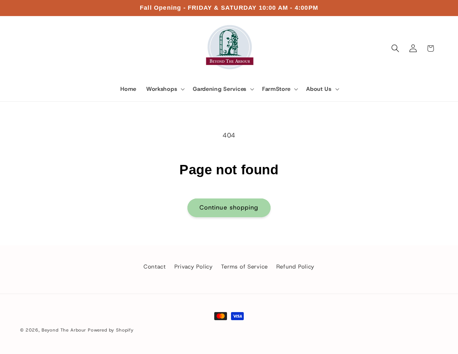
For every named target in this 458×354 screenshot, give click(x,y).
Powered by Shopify (111, 330)
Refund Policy (295, 266)
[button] (164, 89)
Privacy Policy (193, 266)
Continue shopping (228, 207)
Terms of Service (244, 266)
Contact (155, 266)
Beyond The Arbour (64, 330)
